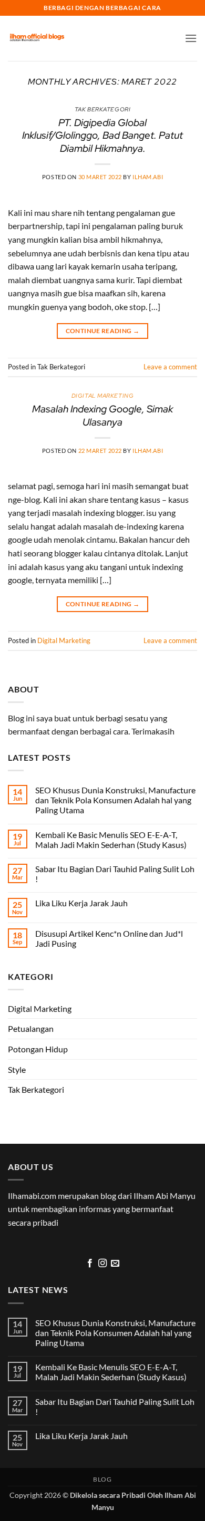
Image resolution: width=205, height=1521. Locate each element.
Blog (102, 1479)
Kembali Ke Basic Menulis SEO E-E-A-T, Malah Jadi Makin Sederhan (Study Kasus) (111, 840)
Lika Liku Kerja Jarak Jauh (81, 903)
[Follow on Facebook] (89, 1263)
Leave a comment (170, 367)
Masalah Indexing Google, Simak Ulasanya (102, 415)
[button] (190, 38)
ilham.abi (147, 176)
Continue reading (103, 331)
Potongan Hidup (38, 1049)
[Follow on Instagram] (102, 1263)
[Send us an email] (115, 1263)
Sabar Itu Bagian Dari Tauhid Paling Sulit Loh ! (114, 874)
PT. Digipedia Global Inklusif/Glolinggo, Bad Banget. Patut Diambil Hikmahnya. (102, 136)
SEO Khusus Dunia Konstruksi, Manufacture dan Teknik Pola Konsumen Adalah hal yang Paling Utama (115, 800)
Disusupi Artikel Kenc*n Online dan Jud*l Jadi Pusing (109, 938)
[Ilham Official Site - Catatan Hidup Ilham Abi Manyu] (36, 38)
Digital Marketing (102, 395)
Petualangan (31, 1028)
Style (17, 1069)
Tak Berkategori (36, 1089)
